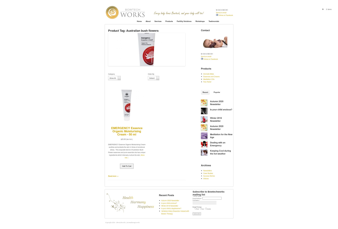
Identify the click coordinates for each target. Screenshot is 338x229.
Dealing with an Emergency (217, 144)
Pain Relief (207, 82)
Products (169, 21)
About (148, 21)
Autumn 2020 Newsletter (216, 103)
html (197, 209)
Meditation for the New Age (221, 136)
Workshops (200, 21)
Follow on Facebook (225, 15)
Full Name (196, 200)
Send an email (221, 12)
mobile (209, 209)
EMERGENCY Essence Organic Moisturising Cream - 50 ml (126, 131)
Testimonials (214, 21)
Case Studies (208, 173)
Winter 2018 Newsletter (216, 119)
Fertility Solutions (184, 21)
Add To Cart (126, 166)
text (203, 209)
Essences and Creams (211, 76)
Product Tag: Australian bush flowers (133, 30)
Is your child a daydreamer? (171, 208)
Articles (206, 178)
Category (111, 74)
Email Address (197, 198)
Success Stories (209, 176)
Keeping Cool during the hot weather (220, 152)
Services (157, 21)
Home (139, 21)
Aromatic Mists (208, 74)
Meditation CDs (208, 79)
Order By (151, 74)
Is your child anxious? (221, 109)
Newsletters (207, 170)
